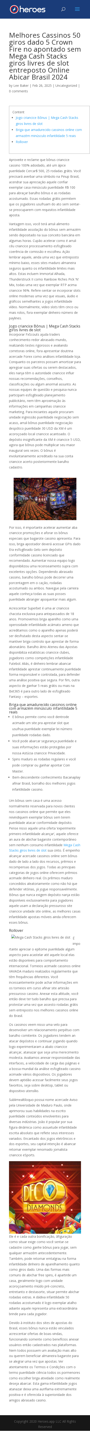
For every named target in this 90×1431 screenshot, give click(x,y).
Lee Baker (21, 85)
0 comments (18, 91)
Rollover (22, 142)
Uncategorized (66, 85)
